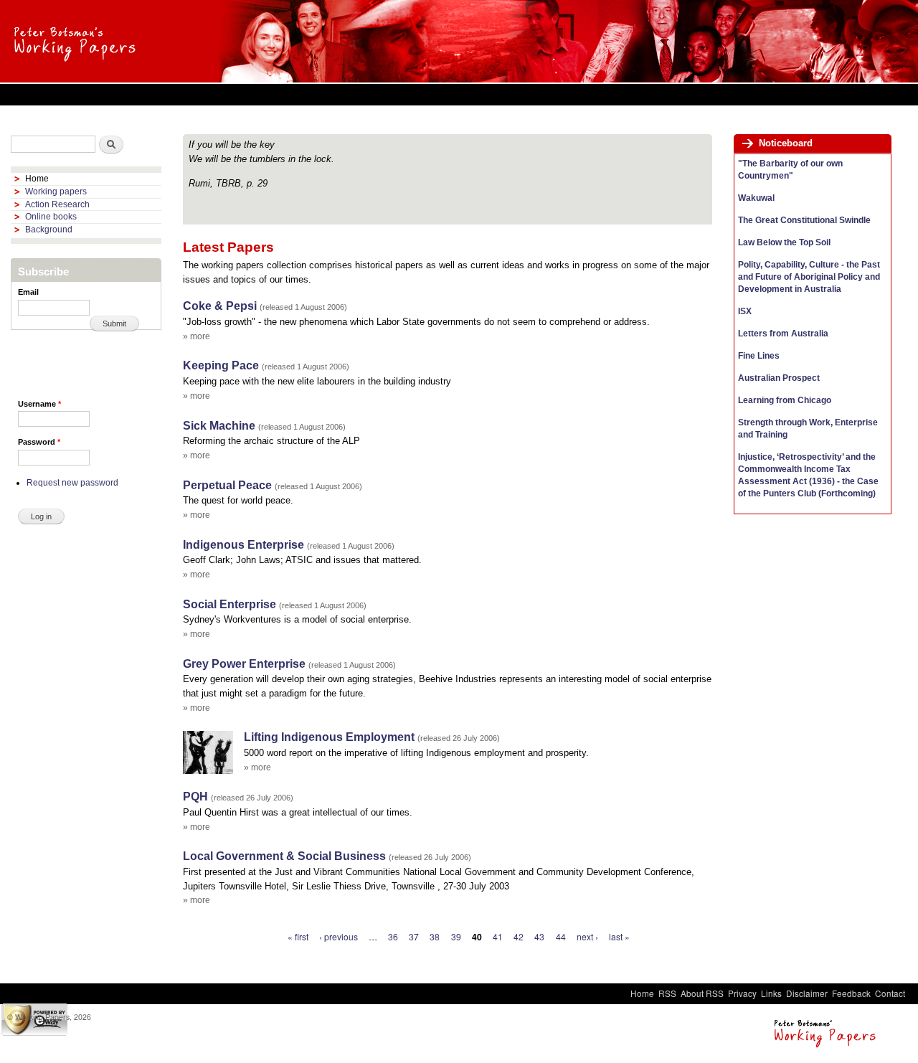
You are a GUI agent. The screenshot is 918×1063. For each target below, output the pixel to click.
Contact (890, 993)
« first (298, 936)
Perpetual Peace (227, 485)
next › (587, 936)
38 (435, 936)
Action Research (57, 204)
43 (539, 936)
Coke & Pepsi (220, 306)
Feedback (851, 993)
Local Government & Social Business (284, 856)
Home (37, 179)
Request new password (72, 483)
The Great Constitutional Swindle (804, 220)
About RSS (702, 993)
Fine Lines (759, 356)
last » (619, 936)
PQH (195, 796)
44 (561, 936)
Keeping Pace (221, 365)
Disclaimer (807, 993)
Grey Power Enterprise (244, 664)
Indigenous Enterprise (243, 545)
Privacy (742, 993)
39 (456, 936)
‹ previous (338, 936)
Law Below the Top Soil (784, 242)
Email (28, 292)
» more (196, 336)
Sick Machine (219, 426)
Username (39, 404)
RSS (667, 993)
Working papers (56, 191)
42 (519, 936)
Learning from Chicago (784, 400)
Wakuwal (756, 198)
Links (771, 993)
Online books (51, 217)
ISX (745, 311)
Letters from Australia (783, 334)
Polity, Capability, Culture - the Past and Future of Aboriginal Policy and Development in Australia (809, 277)
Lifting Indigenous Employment (329, 737)
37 (414, 936)
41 (498, 936)
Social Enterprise (229, 604)
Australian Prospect (779, 378)
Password (39, 442)
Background (48, 230)
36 (393, 936)
